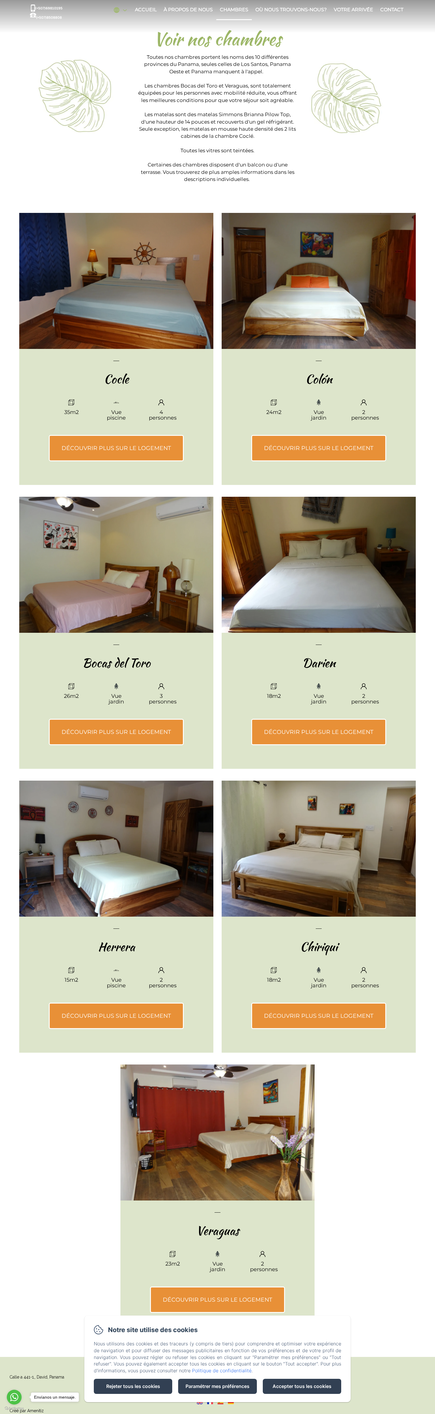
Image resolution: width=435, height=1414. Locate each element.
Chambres (234, 9)
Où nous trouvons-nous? (291, 9)
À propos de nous (188, 9)
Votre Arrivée (353, 9)
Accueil (146, 9)
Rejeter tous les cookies (133, 1386)
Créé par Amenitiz (26, 1410)
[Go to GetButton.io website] (14, 1408)
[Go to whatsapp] (14, 1397)
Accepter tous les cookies (302, 1386)
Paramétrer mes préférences (217, 1386)
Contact (391, 9)
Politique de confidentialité (222, 1370)
